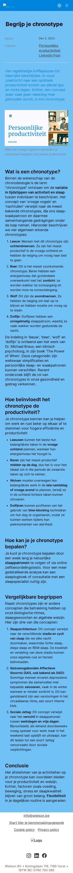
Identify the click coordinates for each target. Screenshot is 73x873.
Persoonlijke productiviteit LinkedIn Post (50, 50)
